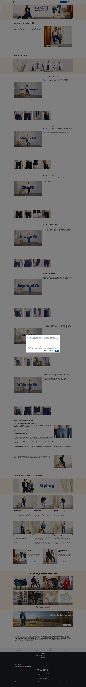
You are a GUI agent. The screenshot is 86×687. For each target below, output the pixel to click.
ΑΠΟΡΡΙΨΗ (45, 350)
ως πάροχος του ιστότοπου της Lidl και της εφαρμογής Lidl (36, 337)
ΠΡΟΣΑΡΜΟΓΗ (51, 350)
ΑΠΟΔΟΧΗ (57, 350)
